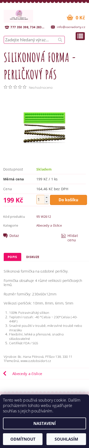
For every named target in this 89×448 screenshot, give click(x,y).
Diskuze (32, 257)
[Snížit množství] (46, 201)
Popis (12, 257)
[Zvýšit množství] (46, 197)
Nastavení (44, 423)
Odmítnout (22, 439)
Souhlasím (66, 439)
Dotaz (14, 235)
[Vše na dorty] (18, 15)
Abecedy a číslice (49, 225)
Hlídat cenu (72, 237)
